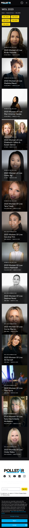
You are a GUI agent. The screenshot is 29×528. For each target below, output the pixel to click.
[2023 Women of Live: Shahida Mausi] (14, 73)
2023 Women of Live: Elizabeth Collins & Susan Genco (13, 142)
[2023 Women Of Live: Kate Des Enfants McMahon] (14, 411)
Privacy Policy (22, 493)
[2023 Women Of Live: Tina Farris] (14, 380)
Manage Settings (14, 516)
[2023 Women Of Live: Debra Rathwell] (14, 257)
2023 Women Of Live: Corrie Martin (13, 327)
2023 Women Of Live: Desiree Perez (13, 297)
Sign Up (24, 489)
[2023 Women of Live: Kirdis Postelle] (14, 42)
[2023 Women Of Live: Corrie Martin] (14, 319)
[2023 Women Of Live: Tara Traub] (14, 196)
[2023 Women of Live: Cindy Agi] (14, 165)
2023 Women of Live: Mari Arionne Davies (13, 112)
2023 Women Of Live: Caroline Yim (13, 235)
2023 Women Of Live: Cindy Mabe (13, 450)
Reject (14, 520)
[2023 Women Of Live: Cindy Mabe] (14, 442)
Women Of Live (7, 47)
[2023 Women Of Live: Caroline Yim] (14, 227)
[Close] (27, 499)
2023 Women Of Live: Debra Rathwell (13, 266)
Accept (14, 525)
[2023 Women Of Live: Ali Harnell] (14, 350)
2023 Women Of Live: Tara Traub (13, 205)
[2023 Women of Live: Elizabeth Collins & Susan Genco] (14, 134)
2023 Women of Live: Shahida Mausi (13, 82)
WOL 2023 (14, 47)
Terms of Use (6, 495)
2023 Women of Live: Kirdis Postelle (13, 51)
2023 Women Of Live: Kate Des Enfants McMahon (13, 418)
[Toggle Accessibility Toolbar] (26, 525)
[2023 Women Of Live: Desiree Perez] (14, 288)
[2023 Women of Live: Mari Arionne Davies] (14, 104)
